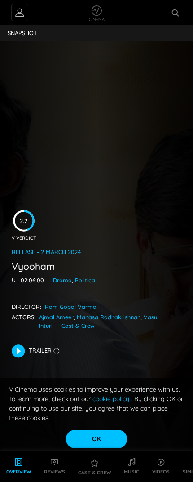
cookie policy (111, 399)
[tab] (22, 33)
